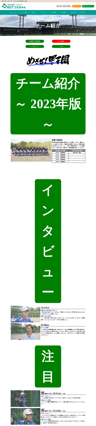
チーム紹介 (61, 41)
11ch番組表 (53, 12)
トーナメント (34, 46)
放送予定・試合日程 (35, 41)
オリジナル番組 (23, 12)
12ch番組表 (63, 12)
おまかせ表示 (73, 12)
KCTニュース (13, 12)
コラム (61, 46)
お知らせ (83, 12)
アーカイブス (43, 12)
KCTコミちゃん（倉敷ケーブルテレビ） (14, 6)
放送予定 (33, 12)
